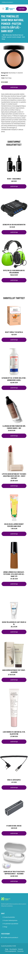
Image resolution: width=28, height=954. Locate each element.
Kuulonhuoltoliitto (9, 917)
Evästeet (20, 949)
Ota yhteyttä (13, 949)
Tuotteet (21, 9)
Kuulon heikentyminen (10, 920)
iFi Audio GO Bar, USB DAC (14, 826)
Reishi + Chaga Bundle (14, 179)
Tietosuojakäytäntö (10, 951)
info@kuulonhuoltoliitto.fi (7, 2)
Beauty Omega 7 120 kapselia (14, 332)
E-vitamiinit (19, 73)
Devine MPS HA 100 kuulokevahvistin (14, 224)
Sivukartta (20, 951)
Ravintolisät (12, 73)
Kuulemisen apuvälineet (11, 923)
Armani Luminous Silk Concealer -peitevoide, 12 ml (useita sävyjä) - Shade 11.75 (14, 574)
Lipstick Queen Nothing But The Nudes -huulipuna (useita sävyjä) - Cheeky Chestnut (14, 476)
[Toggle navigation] (3, 8)
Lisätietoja (14, 87)
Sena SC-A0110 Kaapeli (14, 780)
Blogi (5, 927)
